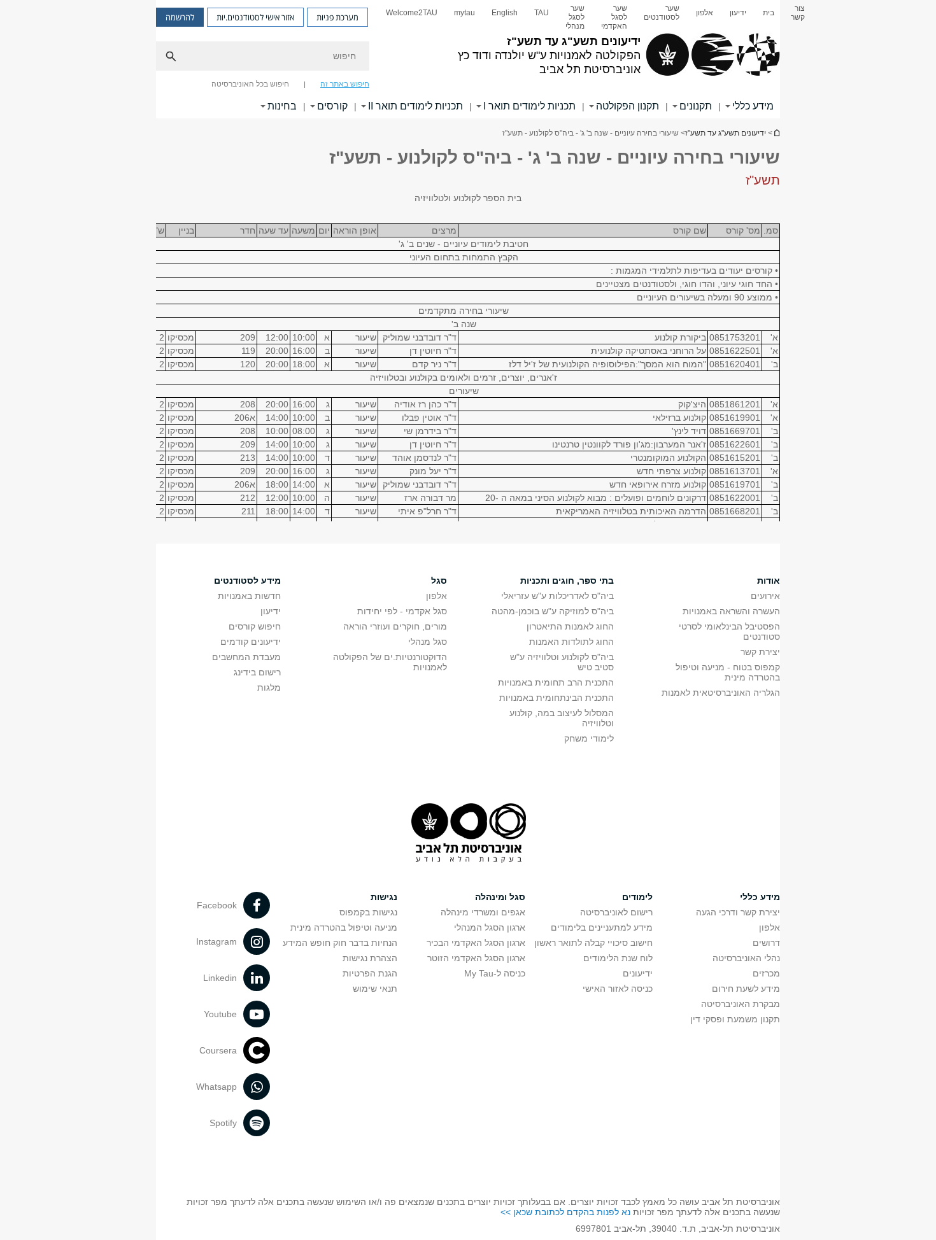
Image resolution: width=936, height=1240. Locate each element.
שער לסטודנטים (661, 13)
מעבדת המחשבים (246, 657)
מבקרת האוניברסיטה (740, 1004)
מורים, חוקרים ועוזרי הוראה (395, 626)
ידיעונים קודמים (250, 642)
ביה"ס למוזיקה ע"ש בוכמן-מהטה (553, 611)
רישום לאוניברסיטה (616, 912)
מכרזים (766, 973)
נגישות (384, 897)
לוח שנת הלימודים (618, 958)
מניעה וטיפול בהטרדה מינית (343, 927)
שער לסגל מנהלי (575, 17)
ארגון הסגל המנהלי (489, 927)
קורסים (332, 106)
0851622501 (734, 351)
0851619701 (734, 484)
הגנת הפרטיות (370, 973)
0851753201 (734, 337)
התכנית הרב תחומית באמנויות (556, 682)
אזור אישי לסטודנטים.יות (255, 17)
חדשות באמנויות (249, 596)
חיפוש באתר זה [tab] (344, 84)
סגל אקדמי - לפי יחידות (402, 611)
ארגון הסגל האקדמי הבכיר (476, 943)
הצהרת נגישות (370, 958)
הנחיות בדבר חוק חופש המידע (340, 943)
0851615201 (734, 458)
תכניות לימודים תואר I (529, 106)
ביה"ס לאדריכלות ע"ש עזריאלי (557, 596)
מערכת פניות (337, 17)
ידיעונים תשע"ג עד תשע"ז (776, 132)
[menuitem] (798, 17)
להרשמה (180, 17)
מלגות (269, 687)
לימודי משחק (589, 738)
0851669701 (734, 431)
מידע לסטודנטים (247, 580)
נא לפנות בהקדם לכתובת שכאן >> (565, 1212)
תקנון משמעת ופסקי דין (735, 1019)
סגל (439, 580)
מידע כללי (753, 106)
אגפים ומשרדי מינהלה (483, 912)
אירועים (765, 596)
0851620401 (734, 364)
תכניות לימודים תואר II (415, 106)
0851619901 (734, 417)
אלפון (704, 12)
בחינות (282, 106)
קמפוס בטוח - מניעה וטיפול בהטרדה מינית (728, 672)
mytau (464, 12)
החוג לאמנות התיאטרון (570, 626)
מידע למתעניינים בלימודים (602, 927)
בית (768, 12)
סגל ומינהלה (500, 897)
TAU (541, 12)
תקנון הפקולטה (627, 106)
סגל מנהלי (427, 642)
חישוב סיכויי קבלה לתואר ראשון (593, 943)
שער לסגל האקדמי (614, 17)
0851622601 (734, 444)
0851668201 (734, 511)
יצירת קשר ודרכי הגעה (738, 912)
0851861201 (734, 404)
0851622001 (734, 498)
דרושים (766, 943)
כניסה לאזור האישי (618, 988)
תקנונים (695, 106)
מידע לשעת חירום (746, 988)
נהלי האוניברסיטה (746, 958)
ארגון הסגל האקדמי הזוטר (476, 958)
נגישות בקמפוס (368, 912)
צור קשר (798, 13)
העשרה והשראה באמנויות (731, 611)
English (505, 12)
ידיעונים (638, 973)
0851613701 (734, 471)
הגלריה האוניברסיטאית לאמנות (721, 692)
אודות (768, 580)
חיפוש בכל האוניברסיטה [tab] (250, 84)
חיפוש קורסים (255, 626)
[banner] (468, 59)
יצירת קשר (760, 652)
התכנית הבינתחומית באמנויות (556, 698)
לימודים (637, 897)
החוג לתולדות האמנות (571, 642)
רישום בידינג (257, 672)
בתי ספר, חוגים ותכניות (567, 580)
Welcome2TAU (411, 12)
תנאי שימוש (375, 988)
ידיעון (738, 12)
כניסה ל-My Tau (494, 973)
